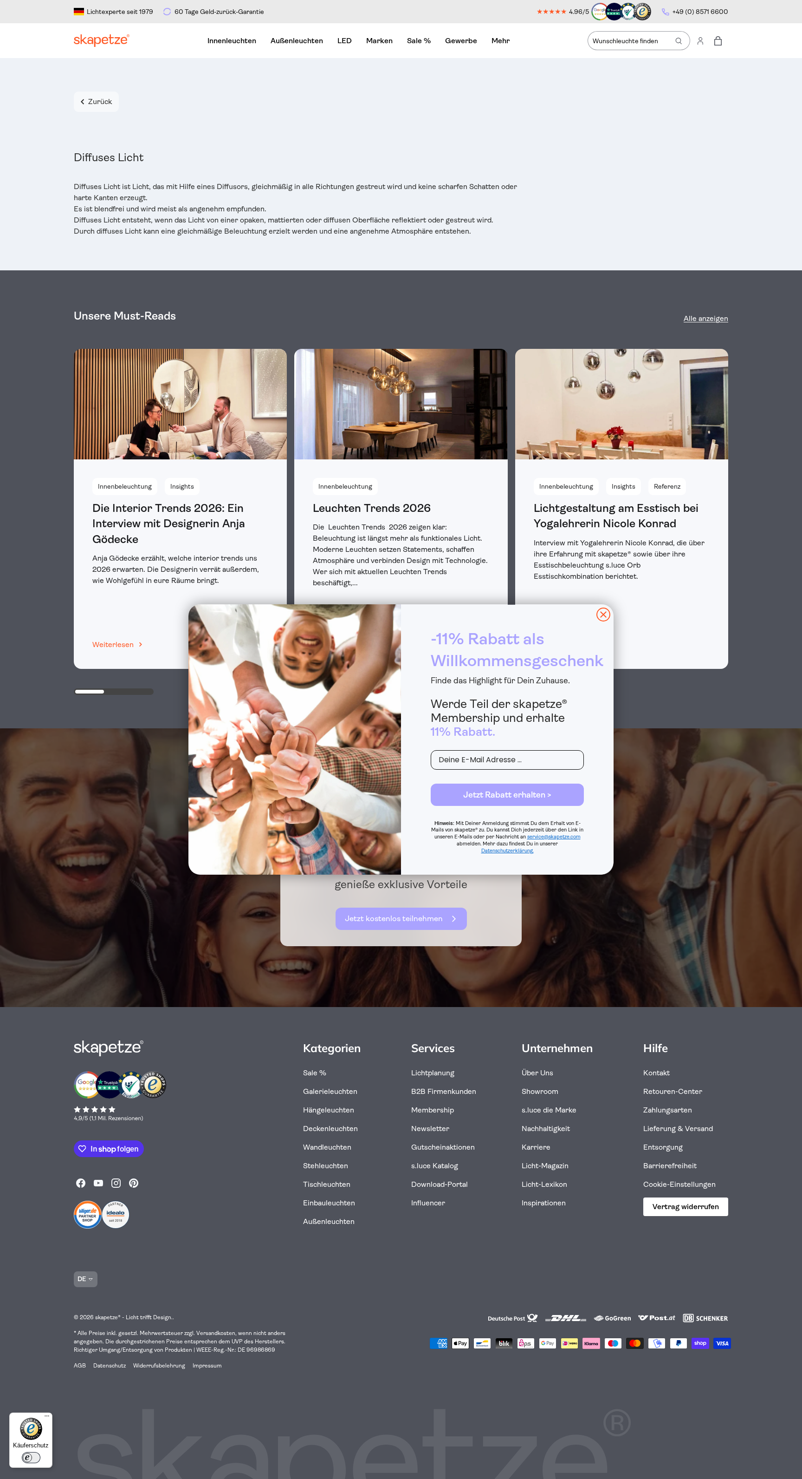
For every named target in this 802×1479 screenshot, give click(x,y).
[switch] (31, 1457)
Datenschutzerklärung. (507, 851)
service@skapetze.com (554, 837)
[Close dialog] (603, 614)
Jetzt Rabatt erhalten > (507, 794)
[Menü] (46, 1418)
